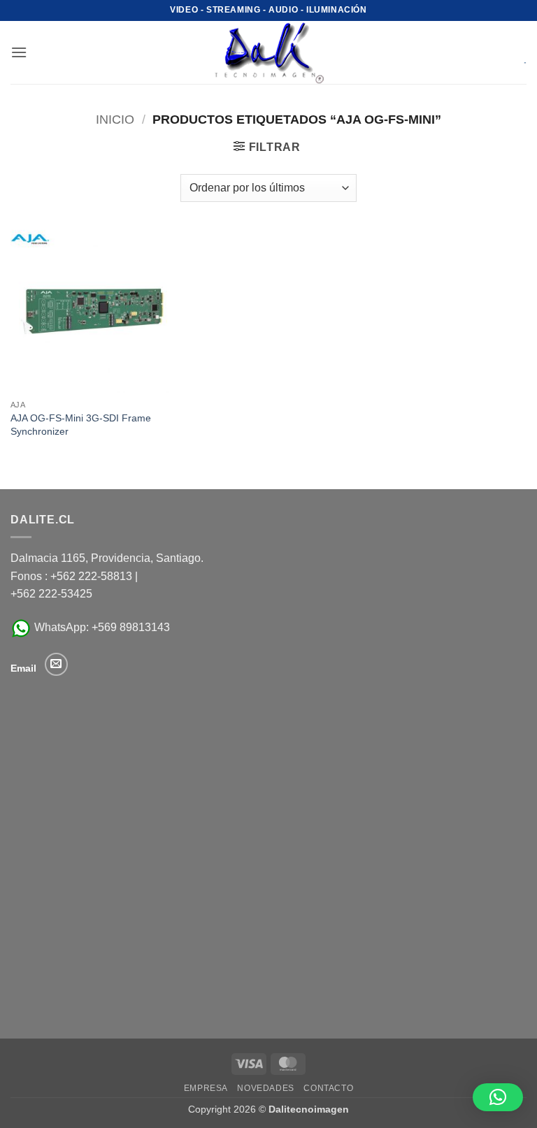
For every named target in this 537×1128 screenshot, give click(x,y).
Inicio (115, 119)
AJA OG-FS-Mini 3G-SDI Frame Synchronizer (80, 424)
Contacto (328, 1088)
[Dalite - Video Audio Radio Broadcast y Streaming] (268, 52)
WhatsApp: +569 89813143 (100, 627)
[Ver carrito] (515, 52)
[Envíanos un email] (56, 664)
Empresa (206, 1088)
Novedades (265, 1088)
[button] (18, 52)
